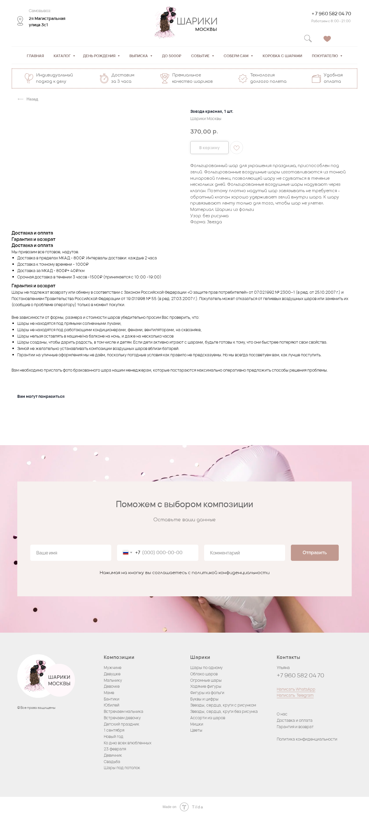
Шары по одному (206, 667)
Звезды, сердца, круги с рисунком (223, 705)
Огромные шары (206, 680)
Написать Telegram (295, 695)
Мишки (196, 724)
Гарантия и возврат (295, 726)
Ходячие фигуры (205, 686)
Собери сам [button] (236, 55)
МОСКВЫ (206, 29)
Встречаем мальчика (123, 711)
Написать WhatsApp (296, 689)
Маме (109, 692)
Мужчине (112, 667)
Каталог (62, 55)
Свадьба (112, 761)
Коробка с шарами (282, 55)
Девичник (113, 755)
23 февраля (115, 749)
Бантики (111, 699)
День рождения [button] (99, 55)
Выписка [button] (139, 55)
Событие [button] (200, 55)
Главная (35, 55)
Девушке (112, 674)
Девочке (112, 686)
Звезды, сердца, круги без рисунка (224, 711)
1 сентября (114, 730)
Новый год (113, 736)
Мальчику (113, 680)
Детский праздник (121, 724)
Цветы (196, 730)
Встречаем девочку (122, 717)
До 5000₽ (171, 55)
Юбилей (111, 705)
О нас (282, 714)
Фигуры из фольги (207, 692)
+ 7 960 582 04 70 (331, 13)
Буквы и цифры (204, 699)
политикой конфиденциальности (231, 572)
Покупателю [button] (325, 55)
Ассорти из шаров (207, 717)
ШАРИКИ (197, 22)
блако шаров (205, 674)
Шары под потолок (122, 767)
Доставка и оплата (294, 720)
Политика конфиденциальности (307, 739)
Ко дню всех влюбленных (127, 742)
